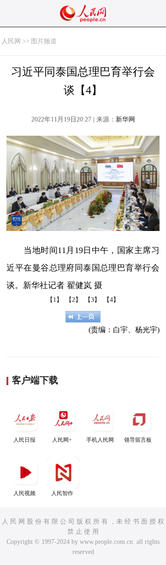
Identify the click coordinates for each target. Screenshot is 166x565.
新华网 (125, 119)
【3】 (92, 299)
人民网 (11, 41)
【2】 (73, 299)
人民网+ (62, 440)
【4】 (111, 299)
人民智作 (62, 493)
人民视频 (24, 493)
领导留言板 (138, 440)
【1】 (55, 299)
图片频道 (44, 41)
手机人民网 (100, 440)
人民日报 (24, 440)
